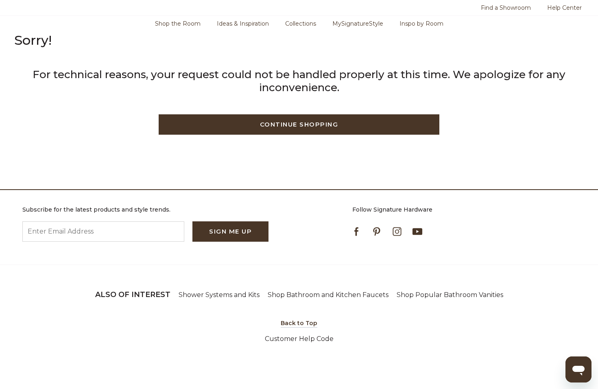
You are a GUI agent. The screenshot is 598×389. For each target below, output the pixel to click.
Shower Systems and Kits (219, 295)
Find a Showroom (506, 7)
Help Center (564, 7)
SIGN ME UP (230, 231)
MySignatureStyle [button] (357, 23)
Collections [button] (300, 23)
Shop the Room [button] (178, 23)
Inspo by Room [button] (421, 23)
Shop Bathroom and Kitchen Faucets (328, 295)
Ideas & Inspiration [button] (243, 23)
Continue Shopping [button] (299, 124)
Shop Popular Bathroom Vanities (450, 295)
